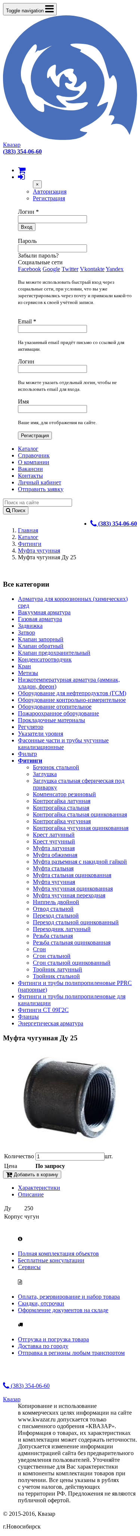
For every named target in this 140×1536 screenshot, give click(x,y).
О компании (33, 462)
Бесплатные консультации (51, 1260)
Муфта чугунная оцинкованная (73, 888)
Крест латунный (54, 834)
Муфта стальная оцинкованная (72, 875)
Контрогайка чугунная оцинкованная (80, 828)
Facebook (29, 269)
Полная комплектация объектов (58, 1253)
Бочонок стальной (56, 767)
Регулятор (30, 727)
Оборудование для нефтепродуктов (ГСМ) (72, 693)
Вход (26, 227)
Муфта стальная (53, 868)
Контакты (30, 475)
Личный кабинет (39, 482)
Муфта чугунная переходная (69, 895)
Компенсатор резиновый (64, 794)
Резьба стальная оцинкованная (72, 942)
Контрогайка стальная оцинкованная (80, 814)
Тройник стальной (56, 976)
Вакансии (30, 469)
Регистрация (49, 198)
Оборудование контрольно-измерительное (72, 700)
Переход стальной (56, 915)
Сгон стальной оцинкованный (72, 962)
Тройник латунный (57, 969)
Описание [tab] (31, 1194)
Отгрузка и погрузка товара (53, 1339)
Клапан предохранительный (54, 653)
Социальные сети (40, 262)
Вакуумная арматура (44, 612)
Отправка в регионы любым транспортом (71, 1353)
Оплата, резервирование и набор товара (69, 1296)
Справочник (34, 455)
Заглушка (45, 774)
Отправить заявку (40, 489)
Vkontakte (92, 269)
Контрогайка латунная (61, 801)
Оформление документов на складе (63, 1310)
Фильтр (27, 754)
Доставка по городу (43, 1346)
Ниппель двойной (56, 902)
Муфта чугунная (39, 550)
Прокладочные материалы (51, 720)
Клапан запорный (40, 639)
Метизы (28, 673)
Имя (23, 401)
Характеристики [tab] (39, 1187)
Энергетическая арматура (50, 1023)
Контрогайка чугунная (62, 821)
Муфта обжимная (55, 855)
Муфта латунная (54, 848)
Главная (28, 530)
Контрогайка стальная (61, 808)
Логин (28, 212)
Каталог (28, 448)
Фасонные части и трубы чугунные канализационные (63, 743)
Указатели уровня (40, 733)
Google (51, 269)
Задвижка (30, 626)
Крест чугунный (54, 841)
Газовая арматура (40, 619)
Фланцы (28, 1016)
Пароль (27, 241)
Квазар (12, 145)
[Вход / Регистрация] (21, 177)
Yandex (115, 269)
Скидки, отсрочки (41, 1303)
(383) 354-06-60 (29, 1386)
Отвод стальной (53, 909)
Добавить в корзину (35, 1174)
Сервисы (29, 1267)
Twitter (70, 269)
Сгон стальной (52, 956)
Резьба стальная (53, 936)
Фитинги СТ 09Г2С (43, 1010)
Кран (24, 666)
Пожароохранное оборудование (58, 713)
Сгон (39, 949)
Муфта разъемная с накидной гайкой (80, 861)
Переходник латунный (62, 929)
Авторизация (49, 191)
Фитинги (29, 544)
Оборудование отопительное (54, 706)
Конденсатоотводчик (45, 659)
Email (27, 321)
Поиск (17, 510)
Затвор (26, 632)
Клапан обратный (40, 646)
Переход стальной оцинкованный (76, 922)
